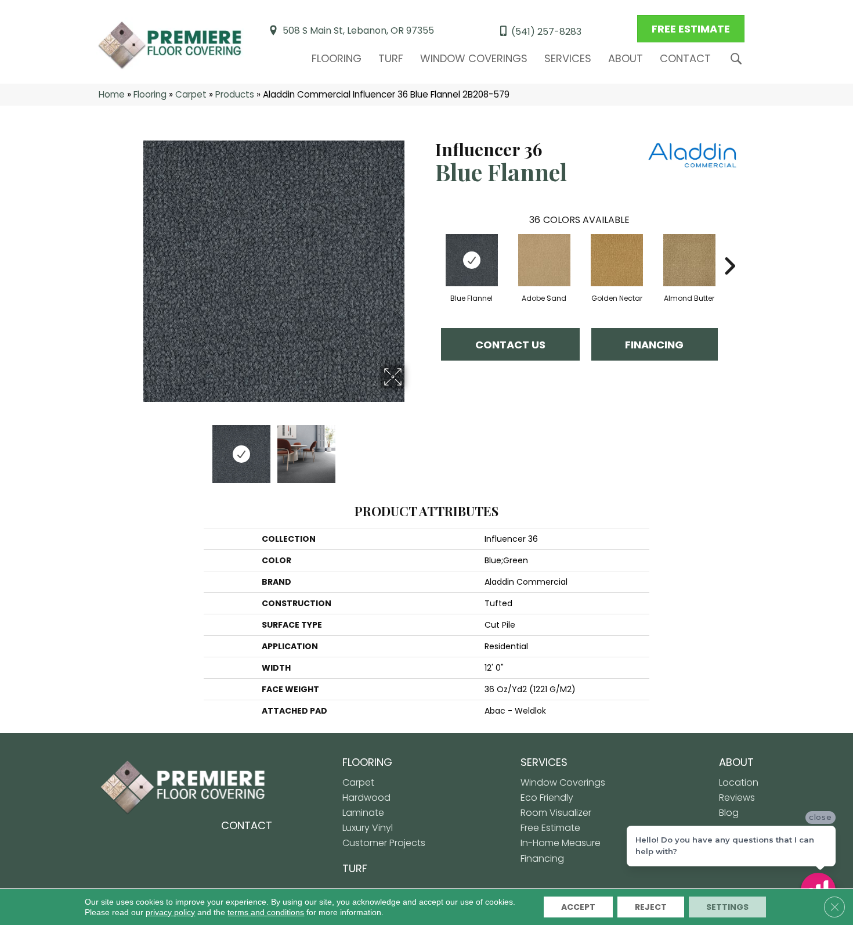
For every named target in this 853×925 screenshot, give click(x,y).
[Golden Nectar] (617, 260)
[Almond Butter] (689, 260)
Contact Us (510, 344)
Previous (135, 448)
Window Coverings (473, 58)
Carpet (191, 94)
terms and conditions (265, 912)
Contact (685, 58)
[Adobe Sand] (544, 260)
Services (567, 58)
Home (112, 94)
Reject (651, 907)
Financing (654, 344)
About (625, 58)
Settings (727, 907)
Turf (390, 58)
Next (412, 448)
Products (234, 94)
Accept (578, 907)
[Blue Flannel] (472, 260)
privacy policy (170, 912)
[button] (738, 58)
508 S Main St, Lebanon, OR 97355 (358, 30)
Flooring (337, 58)
